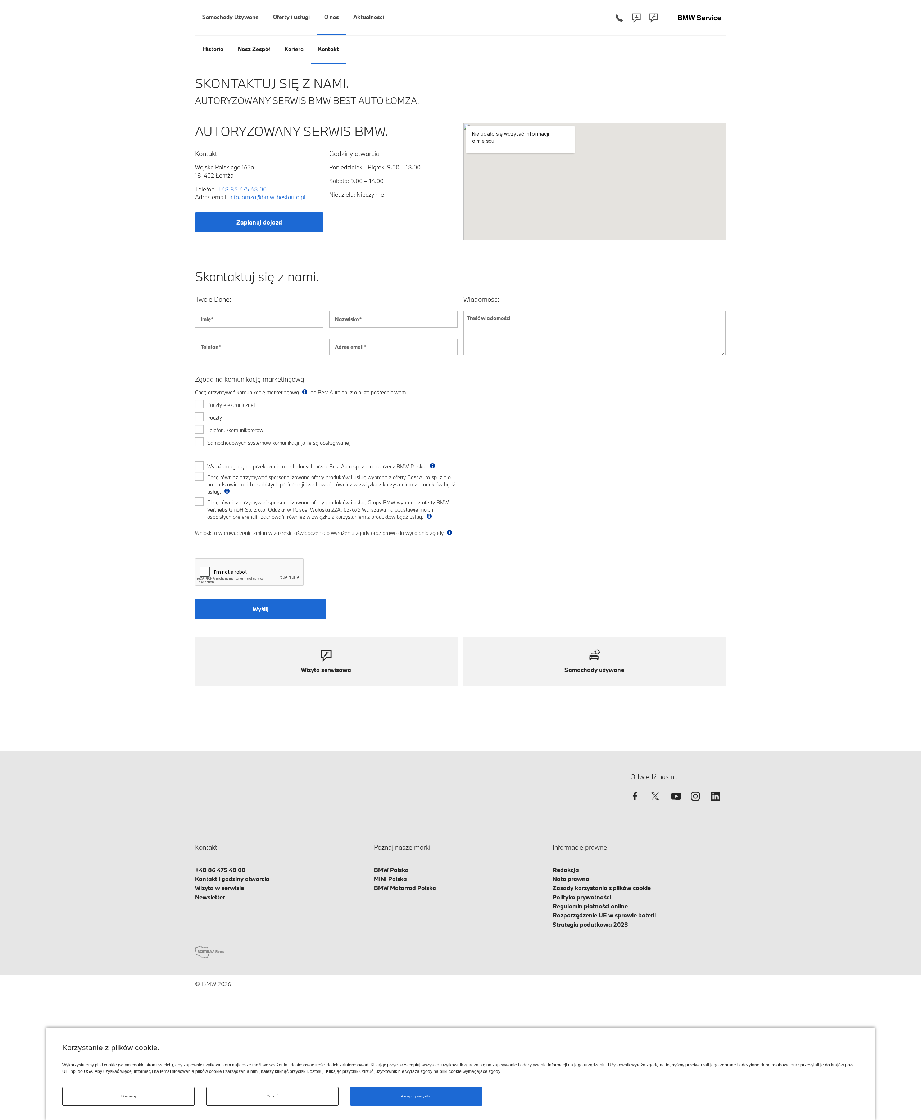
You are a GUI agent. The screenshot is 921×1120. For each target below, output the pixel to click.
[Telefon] (619, 18)
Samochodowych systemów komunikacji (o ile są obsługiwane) (279, 442)
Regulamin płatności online (590, 906)
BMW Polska (391, 870)
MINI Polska (390, 879)
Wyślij (261, 609)
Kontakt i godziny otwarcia (232, 879)
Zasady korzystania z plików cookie (602, 888)
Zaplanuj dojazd (259, 222)
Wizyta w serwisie (219, 888)
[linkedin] (716, 802)
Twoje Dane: (213, 299)
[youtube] (675, 802)
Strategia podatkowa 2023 (590, 924)
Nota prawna (571, 879)
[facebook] (635, 802)
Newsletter (210, 897)
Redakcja (566, 870)
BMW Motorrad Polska (405, 888)
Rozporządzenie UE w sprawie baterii (604, 915)
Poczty (214, 417)
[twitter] (655, 802)
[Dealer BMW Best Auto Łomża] (699, 18)
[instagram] (695, 802)
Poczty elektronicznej (231, 405)
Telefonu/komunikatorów (235, 430)
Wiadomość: (481, 299)
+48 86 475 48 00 (242, 189)
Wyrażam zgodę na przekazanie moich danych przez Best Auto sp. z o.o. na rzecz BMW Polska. (317, 466)
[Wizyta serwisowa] (653, 18)
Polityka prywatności (582, 897)
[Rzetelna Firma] (209, 951)
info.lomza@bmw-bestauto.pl (267, 197)
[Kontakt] (636, 18)
